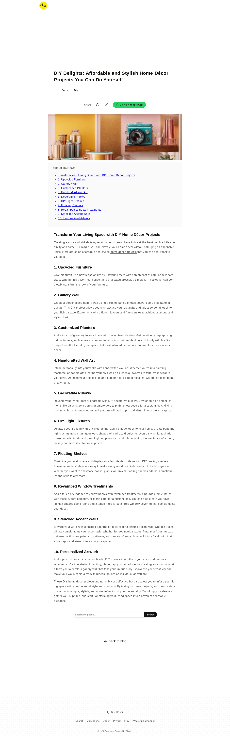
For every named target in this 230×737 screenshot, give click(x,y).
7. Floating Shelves (70, 205)
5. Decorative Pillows (71, 196)
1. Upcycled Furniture (72, 179)
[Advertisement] (115, 37)
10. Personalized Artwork (74, 218)
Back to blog (117, 641)
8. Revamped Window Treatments (79, 209)
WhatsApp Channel (144, 720)
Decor (106, 720)
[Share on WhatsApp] (97, 105)
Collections (93, 720)
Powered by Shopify (124, 731)
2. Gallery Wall (67, 183)
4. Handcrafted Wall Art (73, 192)
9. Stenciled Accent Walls (74, 213)
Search (150, 614)
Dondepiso (109, 731)
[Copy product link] (106, 105)
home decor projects (123, 251)
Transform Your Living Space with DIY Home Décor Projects (96, 175)
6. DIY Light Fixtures (71, 201)
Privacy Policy (121, 720)
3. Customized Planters (73, 188)
